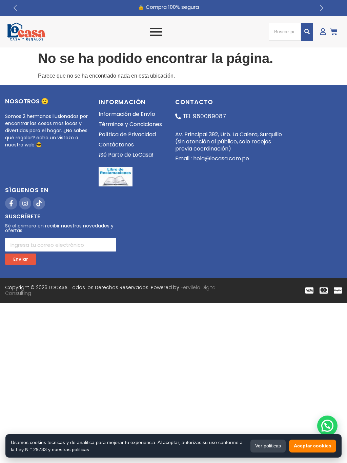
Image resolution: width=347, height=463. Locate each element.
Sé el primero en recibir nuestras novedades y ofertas (59, 228)
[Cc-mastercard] (324, 290)
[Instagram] (25, 203)
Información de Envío (127, 114)
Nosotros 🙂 (26, 101)
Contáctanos (116, 144)
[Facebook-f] (11, 203)
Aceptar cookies (312, 445)
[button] (327, 426)
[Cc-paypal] (338, 290)
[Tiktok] (39, 203)
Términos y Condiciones (130, 124)
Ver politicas (268, 445)
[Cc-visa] (309, 290)
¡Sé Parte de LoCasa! (126, 155)
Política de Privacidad (127, 134)
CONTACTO (194, 102)
